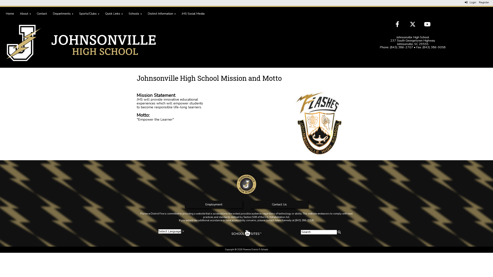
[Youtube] (427, 25)
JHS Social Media (193, 14)
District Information (161, 14)
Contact (42, 14)
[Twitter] (413, 25)
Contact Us (279, 204)
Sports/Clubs (88, 14)
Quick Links (113, 14)
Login (471, 2)
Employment (213, 204)
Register (484, 2)
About (24, 14)
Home (10, 14)
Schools (134, 14)
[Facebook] (399, 25)
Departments (62, 14)
